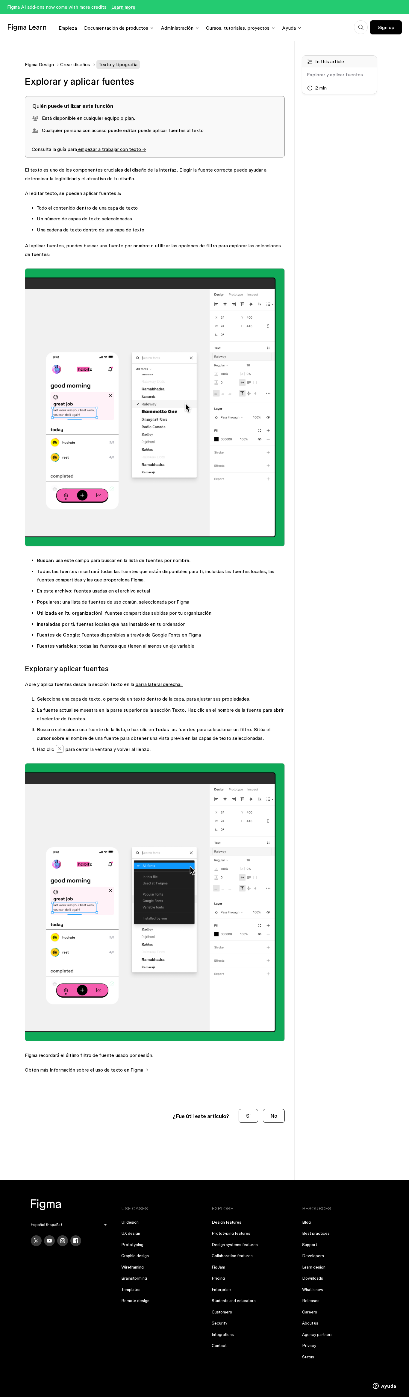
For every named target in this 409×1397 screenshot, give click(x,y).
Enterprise (221, 1289)
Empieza (68, 28)
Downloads (312, 1278)
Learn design (313, 1267)
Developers (313, 1255)
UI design (130, 1222)
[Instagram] (62, 1240)
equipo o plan (119, 118)
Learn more (123, 7)
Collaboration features (232, 1255)
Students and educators (234, 1300)
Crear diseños (75, 64)
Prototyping (132, 1244)
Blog (306, 1222)
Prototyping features (231, 1233)
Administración (177, 28)
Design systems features (235, 1244)
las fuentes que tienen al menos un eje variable (143, 646)
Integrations (223, 1334)
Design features (226, 1222)
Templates (130, 1289)
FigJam (218, 1267)
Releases (310, 1300)
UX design (130, 1233)
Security (219, 1323)
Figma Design (39, 64)
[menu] (69, 1225)
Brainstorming (134, 1278)
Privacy (309, 1345)
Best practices (316, 1233)
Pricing (218, 1278)
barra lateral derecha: (159, 684)
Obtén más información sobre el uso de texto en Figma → (86, 1069)
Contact (219, 1345)
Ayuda (289, 28)
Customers (222, 1312)
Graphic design (135, 1255)
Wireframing (132, 1267)
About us (310, 1323)
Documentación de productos (116, 28)
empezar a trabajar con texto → (111, 149)
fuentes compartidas (127, 613)
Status (308, 1356)
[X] (36, 1240)
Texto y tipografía (118, 64)
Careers (309, 1312)
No (273, 1116)
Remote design (135, 1300)
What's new (312, 1289)
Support (309, 1244)
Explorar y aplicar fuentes (335, 75)
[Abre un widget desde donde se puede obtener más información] (384, 1386)
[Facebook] (75, 1240)
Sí (248, 1116)
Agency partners (317, 1334)
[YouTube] (49, 1240)
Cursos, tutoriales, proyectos (237, 28)
